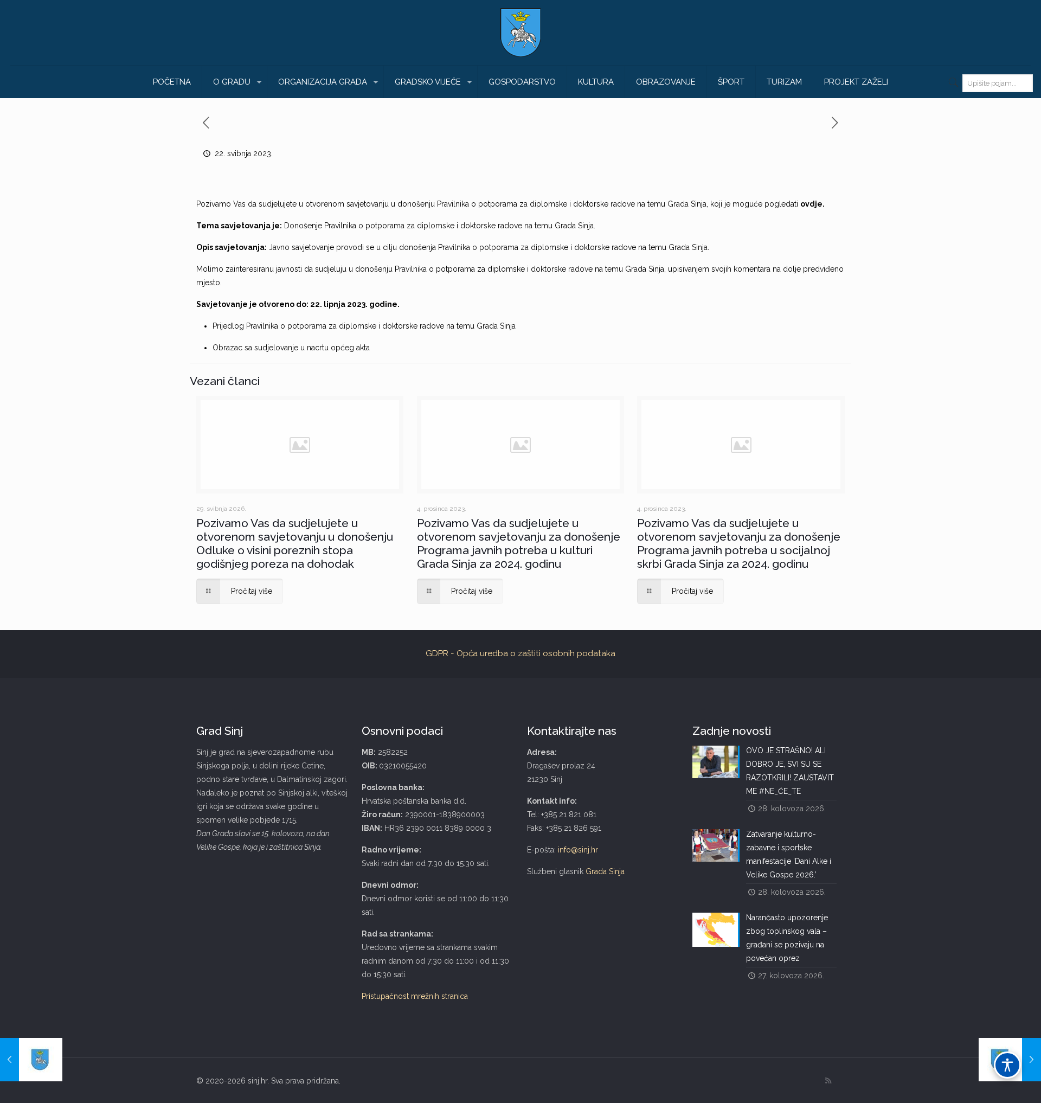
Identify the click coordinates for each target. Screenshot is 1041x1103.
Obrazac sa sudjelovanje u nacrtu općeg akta (291, 347)
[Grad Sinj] (520, 32)
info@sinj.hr (578, 849)
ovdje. (812, 204)
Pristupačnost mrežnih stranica (415, 996)
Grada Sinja (605, 871)
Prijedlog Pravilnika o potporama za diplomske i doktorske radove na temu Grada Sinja (364, 326)
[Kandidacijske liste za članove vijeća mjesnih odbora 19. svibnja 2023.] (31, 1059)
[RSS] (828, 1081)
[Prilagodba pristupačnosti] (1007, 1065)
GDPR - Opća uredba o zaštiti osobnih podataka (520, 653)
